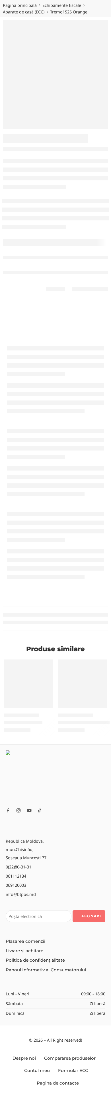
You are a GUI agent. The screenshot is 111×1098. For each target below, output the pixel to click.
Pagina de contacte (58, 1083)
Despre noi (24, 1058)
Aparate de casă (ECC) (23, 12)
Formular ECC (73, 1070)
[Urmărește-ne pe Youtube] (29, 810)
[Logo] (55, 777)
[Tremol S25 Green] (28, 683)
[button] (45, 707)
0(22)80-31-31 (18, 867)
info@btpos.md (21, 894)
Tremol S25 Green (23, 722)
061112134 (16, 876)
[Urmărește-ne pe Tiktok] (40, 810)
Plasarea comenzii (25, 941)
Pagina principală (20, 5)
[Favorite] (47, 665)
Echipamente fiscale (61, 5)
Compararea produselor (70, 1058)
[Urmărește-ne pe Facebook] (8, 810)
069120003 (16, 885)
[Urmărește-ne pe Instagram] (18, 810)
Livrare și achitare (24, 950)
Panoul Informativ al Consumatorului (46, 970)
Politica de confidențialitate (35, 960)
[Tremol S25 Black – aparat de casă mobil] (82, 683)
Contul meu (37, 1070)
